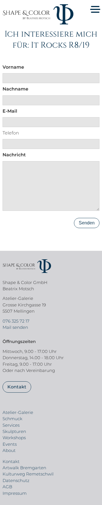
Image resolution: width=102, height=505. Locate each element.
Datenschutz (16, 480)
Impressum (15, 493)
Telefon (11, 133)
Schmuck (12, 418)
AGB (7, 486)
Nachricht (14, 154)
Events (10, 444)
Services (11, 425)
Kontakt (16, 387)
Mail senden (15, 327)
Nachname (15, 89)
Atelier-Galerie (18, 412)
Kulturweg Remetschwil (28, 474)
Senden (87, 222)
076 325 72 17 (16, 321)
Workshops (14, 437)
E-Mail (10, 111)
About (9, 450)
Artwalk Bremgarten (24, 467)
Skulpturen (14, 431)
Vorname (13, 67)
